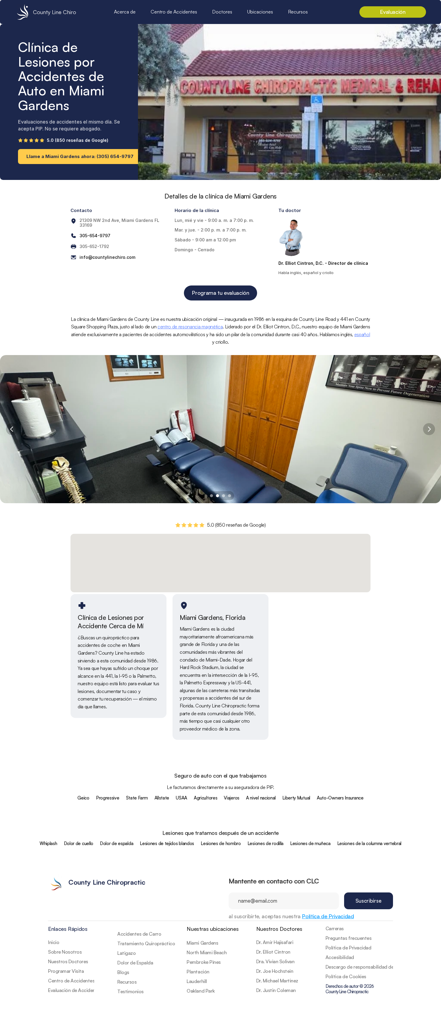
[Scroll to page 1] (210, 495)
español (362, 334)
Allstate (162, 798)
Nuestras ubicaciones (212, 928)
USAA (181, 798)
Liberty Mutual (296, 798)
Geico (83, 798)
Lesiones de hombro (221, 843)
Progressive (107, 798)
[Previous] (12, 429)
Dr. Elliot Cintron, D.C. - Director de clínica (323, 263)
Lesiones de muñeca (310, 843)
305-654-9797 (95, 235)
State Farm (137, 798)
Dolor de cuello (79, 843)
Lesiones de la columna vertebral (369, 843)
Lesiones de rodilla (266, 843)
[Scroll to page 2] (217, 495)
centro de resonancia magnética (190, 327)
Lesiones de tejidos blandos (167, 843)
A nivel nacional (261, 798)
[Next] (429, 429)
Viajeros (231, 798)
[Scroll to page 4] (230, 495)
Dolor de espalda (116, 843)
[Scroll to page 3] (223, 495)
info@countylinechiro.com (107, 257)
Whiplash (48, 843)
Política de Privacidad (328, 916)
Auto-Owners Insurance (340, 798)
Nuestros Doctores (279, 928)
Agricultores (205, 798)
